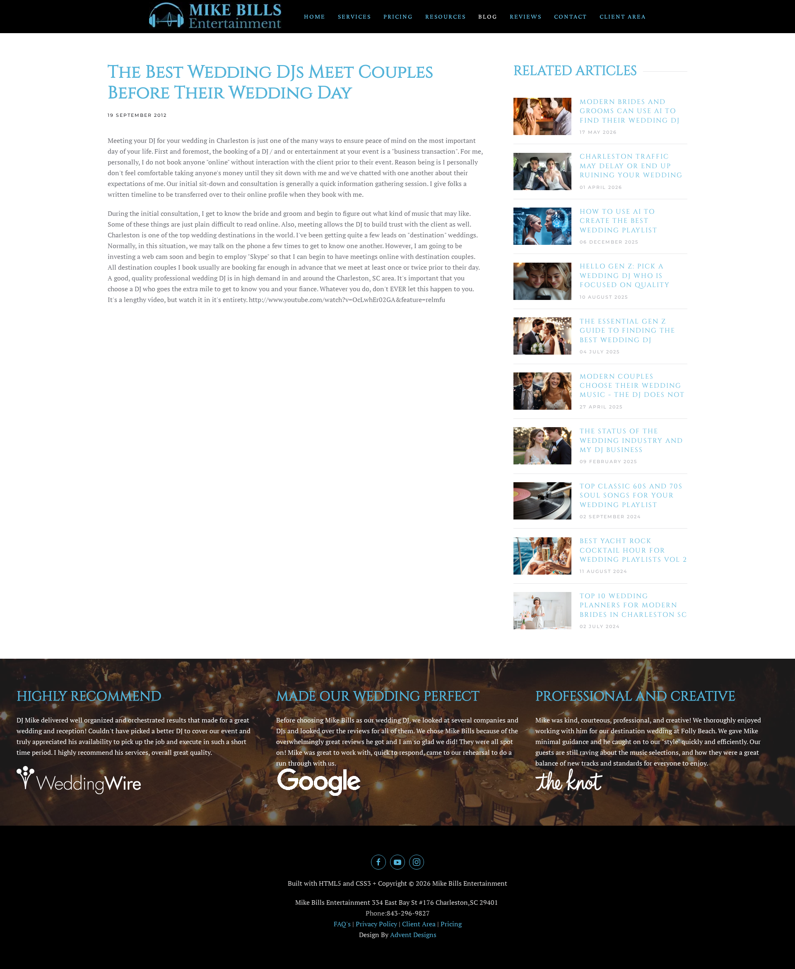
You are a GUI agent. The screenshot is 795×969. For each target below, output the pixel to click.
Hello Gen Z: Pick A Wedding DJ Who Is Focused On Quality (625, 276)
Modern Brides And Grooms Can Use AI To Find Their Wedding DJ (630, 111)
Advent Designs (413, 934)
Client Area (623, 16)
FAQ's (342, 923)
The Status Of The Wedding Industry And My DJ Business (631, 440)
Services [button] (354, 16)
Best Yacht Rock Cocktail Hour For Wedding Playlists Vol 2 (633, 550)
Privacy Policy (376, 923)
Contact (570, 16)
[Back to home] (215, 16)
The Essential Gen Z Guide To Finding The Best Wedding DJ (627, 331)
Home (314, 16)
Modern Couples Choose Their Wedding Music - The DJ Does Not (632, 386)
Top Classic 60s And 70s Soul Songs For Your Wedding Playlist (631, 496)
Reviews (526, 16)
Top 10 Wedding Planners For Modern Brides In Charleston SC (633, 605)
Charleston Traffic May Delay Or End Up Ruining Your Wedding (631, 166)
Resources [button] (445, 16)
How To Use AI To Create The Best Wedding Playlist (619, 221)
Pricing (398, 16)
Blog (487, 16)
